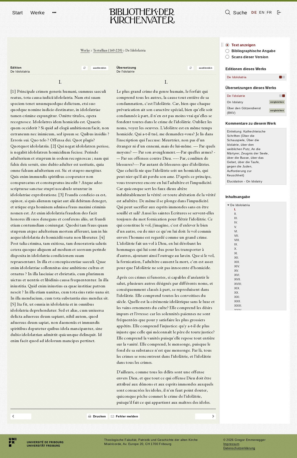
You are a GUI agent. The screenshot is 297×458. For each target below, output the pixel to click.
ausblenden (99, 68)
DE (254, 12)
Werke (37, 12)
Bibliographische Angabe (253, 51)
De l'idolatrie (236, 96)
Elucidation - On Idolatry (244, 181)
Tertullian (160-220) (108, 50)
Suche (239, 12)
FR (269, 12)
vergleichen (277, 102)
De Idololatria (237, 77)
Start (17, 12)
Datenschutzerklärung (239, 448)
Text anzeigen (243, 45)
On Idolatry (235, 102)
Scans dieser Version (250, 57)
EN (262, 12)
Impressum (231, 444)
